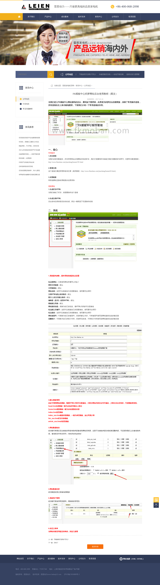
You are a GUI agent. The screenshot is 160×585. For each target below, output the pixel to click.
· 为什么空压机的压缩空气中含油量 (29, 150)
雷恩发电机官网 (68, 85)
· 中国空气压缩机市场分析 (26, 162)
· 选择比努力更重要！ (120, 74)
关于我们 (31, 17)
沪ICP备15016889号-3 (72, 574)
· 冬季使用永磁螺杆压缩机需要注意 (29, 174)
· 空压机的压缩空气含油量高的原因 (29, 138)
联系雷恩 (132, 17)
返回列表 (95, 547)
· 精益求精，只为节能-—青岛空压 (28, 146)
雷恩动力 (44, 574)
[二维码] (156, 499)
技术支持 (81, 17)
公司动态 (87, 85)
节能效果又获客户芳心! (61, 539)
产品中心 (48, 17)
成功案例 (64, 17)
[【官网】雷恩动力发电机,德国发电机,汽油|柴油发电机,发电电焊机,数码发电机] (35, 10)
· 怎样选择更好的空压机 (25, 166)
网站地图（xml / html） (133, 559)
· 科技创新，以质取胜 (25, 158)
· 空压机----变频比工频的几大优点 (28, 142)
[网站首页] (19, 16)
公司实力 (115, 17)
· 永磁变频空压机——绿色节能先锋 (98, 74)
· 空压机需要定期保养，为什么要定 (29, 170)
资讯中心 (98, 17)
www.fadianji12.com (54, 574)
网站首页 (20, 559)
